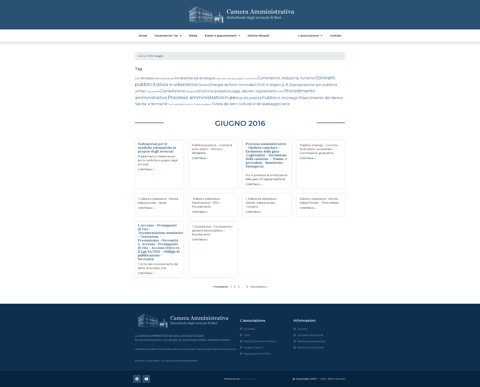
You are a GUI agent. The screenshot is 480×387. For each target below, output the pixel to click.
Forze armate (152, 91)
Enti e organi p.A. (273, 84)
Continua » (146, 169)
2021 (137, 78)
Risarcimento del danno (321, 97)
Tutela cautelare (202, 104)
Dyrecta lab (248, 378)
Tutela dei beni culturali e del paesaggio (246, 104)
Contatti (335, 35)
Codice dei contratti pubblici (229, 78)
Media (193, 35)
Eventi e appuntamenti (221, 35)
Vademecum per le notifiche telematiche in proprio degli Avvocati (157, 147)
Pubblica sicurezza (243, 97)
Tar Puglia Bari (176, 104)
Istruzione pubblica (213, 91)
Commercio (250, 78)
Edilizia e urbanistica (175, 84)
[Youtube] (146, 379)
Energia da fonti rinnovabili (233, 85)
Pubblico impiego (280, 97)
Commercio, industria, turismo (286, 78)
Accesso (147, 78)
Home (143, 35)
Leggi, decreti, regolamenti (253, 91)
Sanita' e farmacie (151, 103)
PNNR (280, 91)
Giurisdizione (172, 91)
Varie (285, 104)
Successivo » (259, 286)
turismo (189, 104)
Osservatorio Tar (166, 35)
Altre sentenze (164, 78)
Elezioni (203, 85)
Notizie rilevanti (258, 35)
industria (191, 91)
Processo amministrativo (196, 97)
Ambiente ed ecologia (195, 78)
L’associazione (308, 35)
